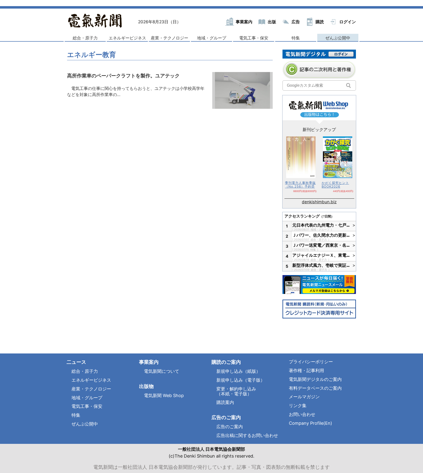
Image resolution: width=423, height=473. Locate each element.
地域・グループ (211, 38)
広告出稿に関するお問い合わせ (247, 435)
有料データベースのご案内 (315, 388)
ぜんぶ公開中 (337, 38)
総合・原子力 (85, 38)
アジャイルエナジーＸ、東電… (321, 255)
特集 (296, 38)
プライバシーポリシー (311, 361)
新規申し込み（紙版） (238, 371)
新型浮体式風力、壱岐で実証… (321, 265)
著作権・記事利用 (306, 370)
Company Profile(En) (310, 423)
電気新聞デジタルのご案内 (315, 379)
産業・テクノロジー (169, 38)
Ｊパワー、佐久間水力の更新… (321, 235)
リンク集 (297, 405)
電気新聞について (161, 371)
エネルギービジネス (127, 38)
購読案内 (225, 402)
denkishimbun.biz (319, 201)
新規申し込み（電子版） (240, 380)
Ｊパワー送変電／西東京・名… (321, 245)
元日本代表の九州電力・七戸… (321, 225)
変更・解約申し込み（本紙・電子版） (236, 391)
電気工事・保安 (253, 38)
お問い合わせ (302, 414)
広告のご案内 (229, 426)
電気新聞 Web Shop (164, 395)
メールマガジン (304, 396)
